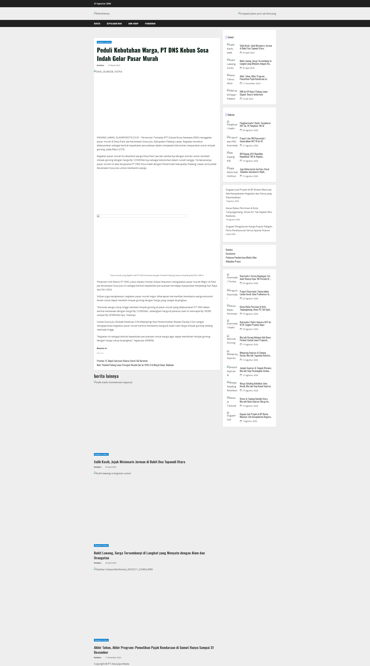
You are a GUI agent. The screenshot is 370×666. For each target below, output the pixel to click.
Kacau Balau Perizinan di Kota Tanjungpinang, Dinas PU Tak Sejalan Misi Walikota (249, 212)
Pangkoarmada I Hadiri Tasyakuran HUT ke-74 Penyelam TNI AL (255, 124)
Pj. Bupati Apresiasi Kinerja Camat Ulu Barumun (122, 361)
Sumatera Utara (104, 42)
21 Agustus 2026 (250, 145)
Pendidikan (150, 23)
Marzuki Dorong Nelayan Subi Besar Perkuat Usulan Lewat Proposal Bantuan (255, 339)
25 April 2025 (249, 52)
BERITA (97, 23)
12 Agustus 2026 (250, 359)
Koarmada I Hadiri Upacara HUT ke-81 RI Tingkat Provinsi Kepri (256, 323)
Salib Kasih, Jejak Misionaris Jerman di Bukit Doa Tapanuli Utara (139, 461)
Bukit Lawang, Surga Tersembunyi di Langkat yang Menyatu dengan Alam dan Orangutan (149, 555)
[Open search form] (275, 23)
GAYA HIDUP (133, 23)
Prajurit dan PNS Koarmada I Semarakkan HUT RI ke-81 (252, 140)
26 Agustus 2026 (250, 130)
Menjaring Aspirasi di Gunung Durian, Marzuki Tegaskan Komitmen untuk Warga (256, 354)
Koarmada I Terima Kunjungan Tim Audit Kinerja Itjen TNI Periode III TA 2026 (256, 277)
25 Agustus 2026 (250, 298)
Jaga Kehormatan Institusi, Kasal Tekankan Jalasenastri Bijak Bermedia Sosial (254, 170)
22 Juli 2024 (248, 98)
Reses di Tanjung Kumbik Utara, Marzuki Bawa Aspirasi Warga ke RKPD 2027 (254, 400)
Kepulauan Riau (114, 23)
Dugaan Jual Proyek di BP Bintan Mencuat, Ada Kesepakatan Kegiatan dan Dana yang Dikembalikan (249, 193)
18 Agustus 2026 (250, 329)
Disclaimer (230, 253)
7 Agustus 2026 (250, 421)
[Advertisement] (157, 193)
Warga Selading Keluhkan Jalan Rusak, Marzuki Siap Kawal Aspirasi (255, 385)
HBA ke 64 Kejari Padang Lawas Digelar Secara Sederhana (254, 93)
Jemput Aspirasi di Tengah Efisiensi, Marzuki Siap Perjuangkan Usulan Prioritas (256, 369)
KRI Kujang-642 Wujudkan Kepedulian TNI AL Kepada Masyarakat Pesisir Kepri (251, 155)
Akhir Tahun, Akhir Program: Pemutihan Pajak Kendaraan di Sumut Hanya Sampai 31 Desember (154, 650)
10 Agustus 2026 (250, 390)
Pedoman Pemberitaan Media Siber (241, 257)
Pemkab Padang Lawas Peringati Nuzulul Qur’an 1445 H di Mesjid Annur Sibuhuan (135, 365)
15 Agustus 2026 (250, 176)
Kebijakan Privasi (233, 261)
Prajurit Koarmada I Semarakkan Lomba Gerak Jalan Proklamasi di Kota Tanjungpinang (254, 293)
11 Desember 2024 (251, 83)
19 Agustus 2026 (250, 160)
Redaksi (100, 65)
